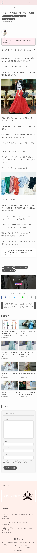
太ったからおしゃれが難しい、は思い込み (15, 523)
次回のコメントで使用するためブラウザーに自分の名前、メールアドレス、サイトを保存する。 (19, 461)
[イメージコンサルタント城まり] (2, 2)
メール (6, 448)
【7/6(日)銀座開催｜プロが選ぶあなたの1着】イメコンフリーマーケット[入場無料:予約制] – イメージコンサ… (18, 252)
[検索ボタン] (29, 2)
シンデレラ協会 (23, 545)
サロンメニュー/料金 (7, 542)
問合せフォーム (8, 545)
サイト (5, 454)
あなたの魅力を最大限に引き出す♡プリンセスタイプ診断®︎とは (18, 516)
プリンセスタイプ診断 (8, 19)
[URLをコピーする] (32, 297)
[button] (5, 297)
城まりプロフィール (30, 542)
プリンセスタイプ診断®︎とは (26, 547)
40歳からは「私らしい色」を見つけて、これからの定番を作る (18, 530)
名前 (5, 441)
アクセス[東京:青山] (19, 542)
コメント (6, 419)
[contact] (22, 539)
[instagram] (15, 539)
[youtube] (20, 539)
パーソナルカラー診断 (19, 16)
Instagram (15, 545)
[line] (17, 539)
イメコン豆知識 (8, 16)
